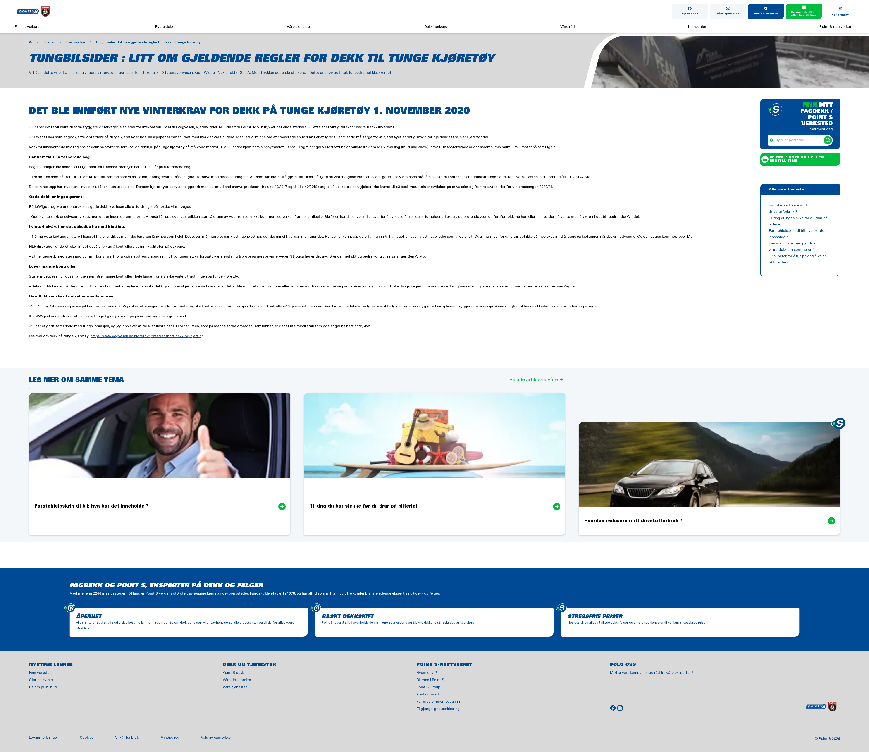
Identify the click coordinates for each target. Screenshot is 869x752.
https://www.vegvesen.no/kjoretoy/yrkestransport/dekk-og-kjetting (147, 336)
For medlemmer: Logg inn (438, 701)
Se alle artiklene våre (533, 379)
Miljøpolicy (169, 737)
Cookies (86, 737)
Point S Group (428, 687)
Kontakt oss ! (427, 694)
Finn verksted (40, 672)
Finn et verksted (765, 13)
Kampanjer (697, 26)
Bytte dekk (689, 13)
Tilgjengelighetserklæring (438, 709)
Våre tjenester (728, 13)
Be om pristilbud (43, 687)
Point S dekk (233, 672)
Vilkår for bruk (127, 737)
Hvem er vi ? (426, 672)
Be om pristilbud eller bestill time (803, 14)
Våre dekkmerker (237, 680)
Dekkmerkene (435, 26)
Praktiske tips (75, 42)
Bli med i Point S (430, 680)
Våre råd (567, 26)
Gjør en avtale (41, 680)
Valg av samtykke (216, 737)
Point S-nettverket (835, 26)
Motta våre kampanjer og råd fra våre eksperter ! (651, 672)
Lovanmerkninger (43, 737)
